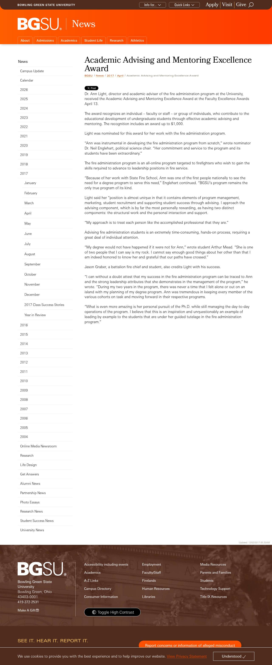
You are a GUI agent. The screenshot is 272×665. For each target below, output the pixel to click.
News (100, 75)
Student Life (93, 40)
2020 (24, 146)
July (27, 244)
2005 (24, 428)
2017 (110, 75)
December (32, 295)
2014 (24, 344)
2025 (24, 99)
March (29, 203)
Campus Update (32, 71)
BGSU (89, 75)
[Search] (251, 4)
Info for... (150, 5)
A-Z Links (91, 581)
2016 (24, 325)
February (30, 193)
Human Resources (156, 589)
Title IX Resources (213, 597)
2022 (24, 127)
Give (241, 5)
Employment (151, 564)
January (30, 183)
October (30, 274)
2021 (24, 136)
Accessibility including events (106, 564)
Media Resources (213, 564)
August (29, 254)
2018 (24, 164)
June (28, 234)
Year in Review (35, 315)
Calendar (26, 80)
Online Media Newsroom (38, 446)
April (120, 75)
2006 (24, 418)
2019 (24, 155)
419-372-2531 (28, 602)
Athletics (137, 40)
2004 (24, 437)
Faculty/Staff (151, 573)
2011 (24, 372)
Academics (69, 40)
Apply (212, 5)
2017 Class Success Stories (44, 305)
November (32, 284)
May (27, 223)
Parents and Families (215, 573)
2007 (24, 409)
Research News (31, 511)
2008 (24, 400)
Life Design (28, 465)
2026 (24, 90)
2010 (24, 381)
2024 (24, 108)
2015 (24, 334)
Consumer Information (101, 597)
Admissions (45, 40)
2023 (24, 118)
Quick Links (182, 5)
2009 (24, 390)
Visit (227, 5)
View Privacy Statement (187, 656)
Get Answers (29, 474)
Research (117, 40)
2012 (24, 362)
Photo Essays (30, 502)
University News (32, 530)
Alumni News (30, 484)
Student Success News (37, 521)
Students (207, 581)
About (25, 40)
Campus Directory (97, 589)
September (32, 264)
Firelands (149, 581)
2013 (24, 353)
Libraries (148, 597)
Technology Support (215, 589)
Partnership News (33, 493)
